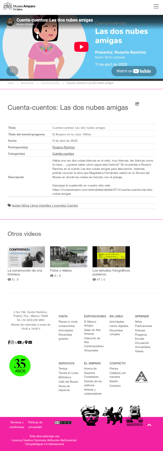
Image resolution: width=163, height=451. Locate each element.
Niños (25, 206)
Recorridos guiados (65, 337)
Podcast (140, 330)
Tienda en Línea (68, 373)
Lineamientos (67, 326)
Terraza (63, 369)
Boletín (114, 381)
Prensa (114, 369)
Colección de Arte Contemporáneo (94, 342)
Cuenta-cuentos (50, 83)
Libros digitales (119, 326)
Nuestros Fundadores (91, 375)
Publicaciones (143, 326)
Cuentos (72, 206)
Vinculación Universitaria (142, 345)
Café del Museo (68, 382)
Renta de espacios (64, 388)
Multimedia (27, 83)
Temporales (91, 350)
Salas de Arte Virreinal (92, 332)
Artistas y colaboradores (93, 392)
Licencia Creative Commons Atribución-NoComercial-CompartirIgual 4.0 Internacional (44, 442)
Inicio (11, 83)
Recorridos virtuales (116, 332)
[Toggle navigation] (155, 6)
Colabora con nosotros (118, 375)
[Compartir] (137, 104)
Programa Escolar (141, 337)
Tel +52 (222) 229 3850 (30, 320)
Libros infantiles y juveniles (48, 206)
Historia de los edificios (93, 383)
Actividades (66, 330)
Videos (139, 351)
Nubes (16, 206)
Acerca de (90, 369)
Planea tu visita (68, 322)
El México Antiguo (90, 324)
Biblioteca (65, 377)
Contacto (115, 386)
